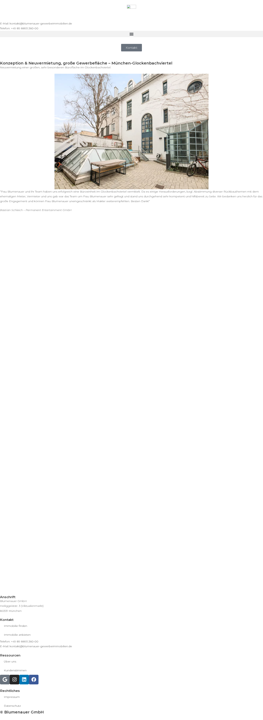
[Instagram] (14, 679)
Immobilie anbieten (17, 634)
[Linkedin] (24, 679)
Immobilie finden (15, 626)
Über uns (10, 661)
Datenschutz (12, 705)
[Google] (5, 679)
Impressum (12, 697)
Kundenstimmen (15, 670)
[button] (131, 34)
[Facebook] (34, 679)
